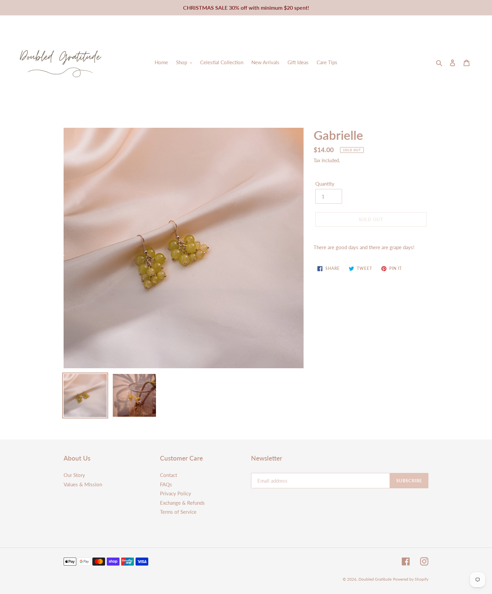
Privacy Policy (175, 493)
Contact (168, 475)
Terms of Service (178, 512)
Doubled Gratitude (375, 579)
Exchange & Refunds (182, 503)
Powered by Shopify (410, 579)
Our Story (74, 475)
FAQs (166, 484)
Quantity (324, 184)
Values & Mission (83, 484)
